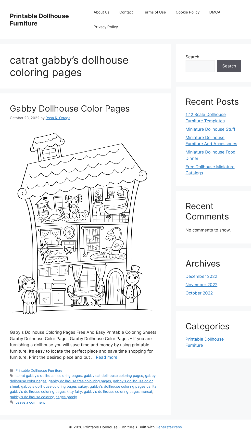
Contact (126, 12)
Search (192, 56)
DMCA (214, 12)
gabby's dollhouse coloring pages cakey (54, 386)
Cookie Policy (188, 12)
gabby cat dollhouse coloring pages (113, 375)
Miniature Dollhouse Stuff (210, 129)
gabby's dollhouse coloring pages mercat (118, 391)
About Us (102, 12)
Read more (106, 357)
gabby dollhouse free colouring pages (80, 381)
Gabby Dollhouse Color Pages (70, 108)
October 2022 (199, 293)
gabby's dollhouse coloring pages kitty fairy (46, 391)
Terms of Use (154, 12)
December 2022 (201, 276)
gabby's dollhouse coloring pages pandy (43, 397)
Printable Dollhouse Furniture (38, 370)
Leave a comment (30, 402)
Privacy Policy (106, 27)
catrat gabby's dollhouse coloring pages (48, 375)
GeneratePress (169, 427)
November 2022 (201, 284)
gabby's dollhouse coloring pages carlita (123, 386)
